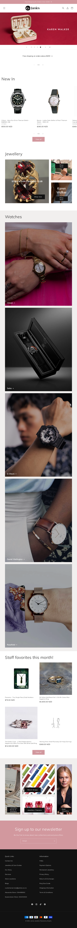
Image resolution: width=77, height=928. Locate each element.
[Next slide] (45, 47)
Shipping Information (47, 888)
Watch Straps (32, 790)
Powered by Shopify (46, 921)
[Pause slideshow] (50, 47)
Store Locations (10, 879)
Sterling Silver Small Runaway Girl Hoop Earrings (56, 741)
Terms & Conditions (46, 892)
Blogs (7, 883)
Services (8, 874)
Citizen (10, 303)
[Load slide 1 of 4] (31, 47)
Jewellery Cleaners (34, 810)
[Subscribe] (54, 841)
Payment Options (45, 865)
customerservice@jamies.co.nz (16, 888)
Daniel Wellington (15, 559)
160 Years (38, 29)
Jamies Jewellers (35, 921)
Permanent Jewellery (47, 870)
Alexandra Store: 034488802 (15, 892)
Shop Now (61, 166)
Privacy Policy (44, 874)
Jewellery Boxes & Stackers (13, 809)
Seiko (9, 388)
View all (39, 139)
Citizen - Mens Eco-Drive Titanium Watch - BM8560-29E (15, 121)
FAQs (41, 861)
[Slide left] (34, 65)
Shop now (38, 197)
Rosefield (11, 645)
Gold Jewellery (65, 810)
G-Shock (10, 474)
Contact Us (9, 861)
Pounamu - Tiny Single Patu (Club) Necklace (19, 697)
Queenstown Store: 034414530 (16, 897)
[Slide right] (43, 65)
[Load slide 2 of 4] (34, 47)
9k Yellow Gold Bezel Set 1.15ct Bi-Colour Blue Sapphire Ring (54, 698)
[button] (4, 8)
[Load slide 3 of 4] (37, 47)
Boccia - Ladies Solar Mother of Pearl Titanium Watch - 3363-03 (52, 121)
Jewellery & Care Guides (13, 865)
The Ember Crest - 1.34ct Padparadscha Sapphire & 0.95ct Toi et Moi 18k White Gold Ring (21, 742)
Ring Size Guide (45, 883)
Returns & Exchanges (47, 879)
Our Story (8, 870)
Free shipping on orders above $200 (36, 56)
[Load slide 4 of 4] (40, 47)
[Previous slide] (26, 47)
